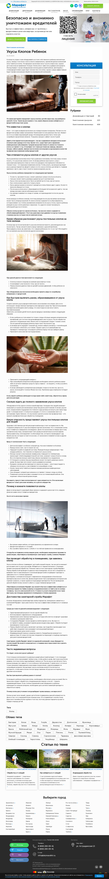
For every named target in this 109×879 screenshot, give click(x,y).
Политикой (96, 88)
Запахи (24, 726)
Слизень (35, 736)
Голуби (44, 722)
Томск (88, 805)
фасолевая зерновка (82, 736)
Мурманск (49, 810)
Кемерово (29, 818)
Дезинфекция (40, 11)
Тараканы (65, 736)
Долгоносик (72, 722)
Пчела (70, 732)
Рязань (68, 805)
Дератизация (27, 11)
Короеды (80, 726)
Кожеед (56, 726)
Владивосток (10, 813)
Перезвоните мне (86, 101)
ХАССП (66, 11)
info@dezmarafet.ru (46, 855)
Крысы (11, 729)
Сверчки (11, 736)
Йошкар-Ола (30, 808)
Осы (38, 732)
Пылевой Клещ (84, 732)
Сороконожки (50, 736)
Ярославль (89, 826)
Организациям (77, 11)
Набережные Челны (52, 813)
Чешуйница (49, 739)
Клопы (11, 711)
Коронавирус (94, 726)
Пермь (48, 832)
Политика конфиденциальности (42, 868)
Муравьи (76, 729)
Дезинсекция (14, 11)
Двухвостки (57, 722)
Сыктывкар (69, 829)
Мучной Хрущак (14, 732)
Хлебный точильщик (16, 739)
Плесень (59, 732)
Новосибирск (50, 818)
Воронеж (9, 826)
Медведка (41, 729)
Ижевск (28, 805)
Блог (87, 11)
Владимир (9, 818)
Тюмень (88, 810)
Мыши (29, 732)
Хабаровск (89, 818)
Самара (68, 808)
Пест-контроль (54, 11)
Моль (66, 729)
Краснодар (29, 826)
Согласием (87, 90)
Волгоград (9, 821)
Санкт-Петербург (71, 810)
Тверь (87, 803)
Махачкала (49, 805)
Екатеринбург (10, 829)
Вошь (33, 722)
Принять (99, 876)
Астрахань (9, 805)
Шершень (64, 739)
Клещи (34, 726)
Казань (28, 810)
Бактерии (12, 722)
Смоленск (69, 821)
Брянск (8, 810)
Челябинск (89, 824)
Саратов (68, 816)
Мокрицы (54, 729)
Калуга (28, 816)
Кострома (29, 824)
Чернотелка (35, 739)
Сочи (67, 824)
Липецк (48, 803)
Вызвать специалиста (16, 39)
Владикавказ (10, 816)
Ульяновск (89, 813)
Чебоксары (89, 821)
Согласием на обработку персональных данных (46, 876)
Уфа (87, 816)
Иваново (29, 803)
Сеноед (23, 736)
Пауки (48, 732)
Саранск (68, 813)
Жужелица (86, 722)
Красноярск (29, 829)
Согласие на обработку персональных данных (64, 868)
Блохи (23, 722)
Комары (68, 726)
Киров (28, 821)
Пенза (48, 829)
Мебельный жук (25, 729)
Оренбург (49, 826)
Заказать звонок (93, 6)
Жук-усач (12, 726)
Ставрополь (70, 826)
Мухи (87, 729)
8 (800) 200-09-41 (46, 846)
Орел (47, 824)
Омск (47, 821)
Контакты (96, 11)
